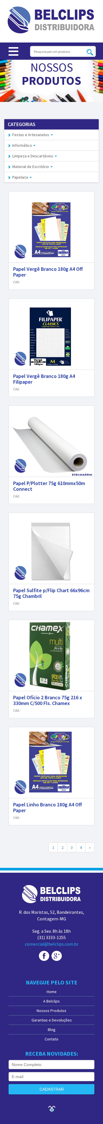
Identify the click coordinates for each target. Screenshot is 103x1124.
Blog (52, 1029)
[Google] (57, 955)
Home (52, 991)
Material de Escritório (30, 166)
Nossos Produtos (51, 1010)
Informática (22, 145)
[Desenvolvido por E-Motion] (51, 1108)
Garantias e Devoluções (51, 1020)
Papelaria (20, 177)
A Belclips (51, 1001)
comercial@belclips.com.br (51, 944)
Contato (51, 1039)
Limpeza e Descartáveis (32, 156)
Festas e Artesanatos (30, 134)
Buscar (90, 52)
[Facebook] (44, 955)
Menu (14, 51)
